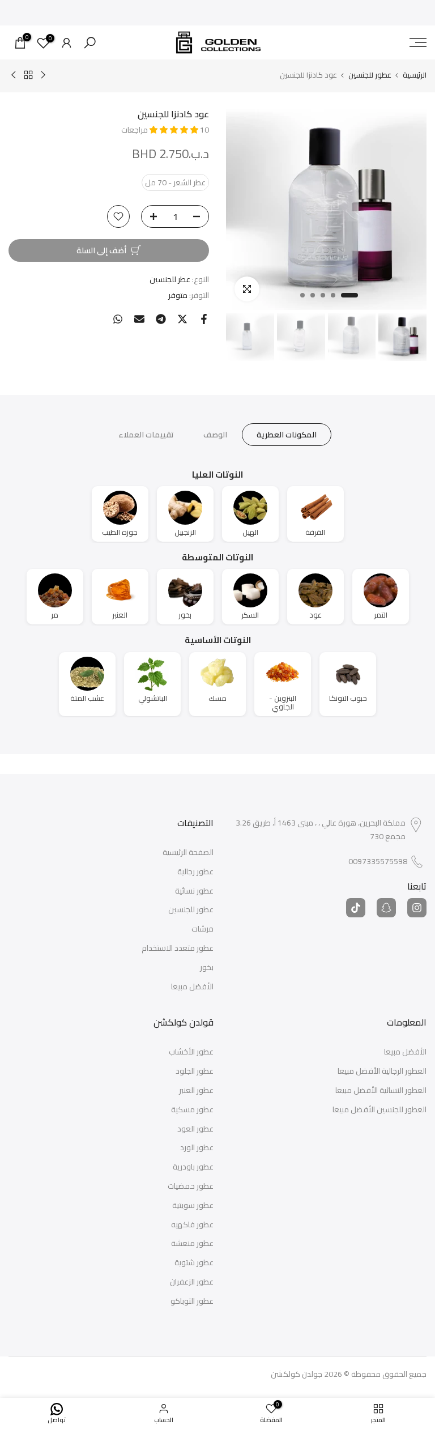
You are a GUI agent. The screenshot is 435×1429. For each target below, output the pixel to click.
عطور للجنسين (369, 75)
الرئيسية (415, 75)
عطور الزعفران (192, 1282)
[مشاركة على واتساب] (118, 319)
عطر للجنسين (170, 279)
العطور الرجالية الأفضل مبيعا (382, 1071)
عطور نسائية (194, 891)
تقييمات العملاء (146, 434)
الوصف (215, 434)
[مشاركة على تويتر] (182, 319)
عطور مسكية (192, 1110)
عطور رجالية (195, 872)
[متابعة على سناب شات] (386, 907)
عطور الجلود (195, 1071)
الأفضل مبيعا (192, 987)
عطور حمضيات (191, 1186)
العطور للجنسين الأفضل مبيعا (379, 1110)
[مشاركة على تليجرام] (161, 319)
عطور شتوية (194, 1263)
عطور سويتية (193, 1205)
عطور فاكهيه (192, 1225)
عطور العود (195, 1129)
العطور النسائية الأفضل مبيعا (381, 1090)
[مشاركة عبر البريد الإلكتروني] (139, 319)
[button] (175, 129)
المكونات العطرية (287, 434)
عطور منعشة (192, 1243)
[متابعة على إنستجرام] (417, 907)
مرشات (202, 929)
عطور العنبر (196, 1090)
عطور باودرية (193, 1167)
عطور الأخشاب (191, 1052)
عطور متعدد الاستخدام (178, 948)
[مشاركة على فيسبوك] (204, 319)
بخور (207, 967)
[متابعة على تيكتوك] (355, 907)
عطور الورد (197, 1148)
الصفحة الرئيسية (188, 852)
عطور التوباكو (192, 1301)
